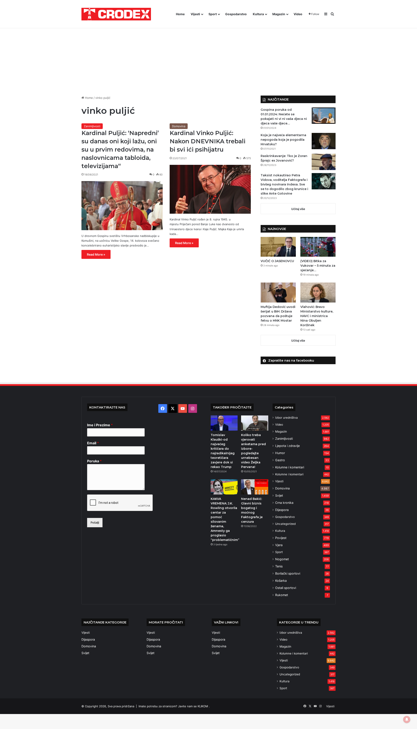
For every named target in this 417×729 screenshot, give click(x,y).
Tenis (279, 566)
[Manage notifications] (406, 719)
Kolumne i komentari (289, 467)
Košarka (281, 580)
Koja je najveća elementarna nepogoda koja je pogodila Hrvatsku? (283, 139)
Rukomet (281, 595)
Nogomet (282, 559)
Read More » (96, 254)
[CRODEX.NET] (116, 14)
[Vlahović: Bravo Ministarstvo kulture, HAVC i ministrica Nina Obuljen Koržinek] (318, 292)
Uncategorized (285, 524)
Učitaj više (298, 209)
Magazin (278, 14)
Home (180, 14)
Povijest (280, 538)
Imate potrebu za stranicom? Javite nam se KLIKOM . (174, 706)
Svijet (279, 495)
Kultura (258, 14)
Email (93, 443)
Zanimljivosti (92, 126)
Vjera (279, 545)
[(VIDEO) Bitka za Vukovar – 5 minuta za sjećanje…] (318, 247)
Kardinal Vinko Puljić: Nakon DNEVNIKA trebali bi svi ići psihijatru (207, 141)
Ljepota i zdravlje (287, 446)
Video (298, 14)
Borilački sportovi (287, 573)
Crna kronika (284, 502)
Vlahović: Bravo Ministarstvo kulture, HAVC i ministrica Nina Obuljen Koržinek (316, 316)
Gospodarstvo (236, 14)
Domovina (178, 126)
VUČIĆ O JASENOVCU (277, 261)
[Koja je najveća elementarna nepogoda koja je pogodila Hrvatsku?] (324, 141)
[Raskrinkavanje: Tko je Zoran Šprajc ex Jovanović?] (324, 162)
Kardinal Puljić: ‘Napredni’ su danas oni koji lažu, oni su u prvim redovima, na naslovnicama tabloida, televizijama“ (120, 149)
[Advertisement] (208, 58)
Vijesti (195, 14)
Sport (212, 14)
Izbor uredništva (286, 417)
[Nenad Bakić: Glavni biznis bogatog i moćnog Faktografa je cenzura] (254, 486)
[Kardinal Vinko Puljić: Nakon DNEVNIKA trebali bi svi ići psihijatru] (210, 189)
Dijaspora (282, 510)
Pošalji (95, 522)
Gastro (280, 460)
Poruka (94, 461)
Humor (280, 453)
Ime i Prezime (100, 425)
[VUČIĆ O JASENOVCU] (278, 247)
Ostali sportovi (285, 588)
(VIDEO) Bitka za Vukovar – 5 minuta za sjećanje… (317, 265)
